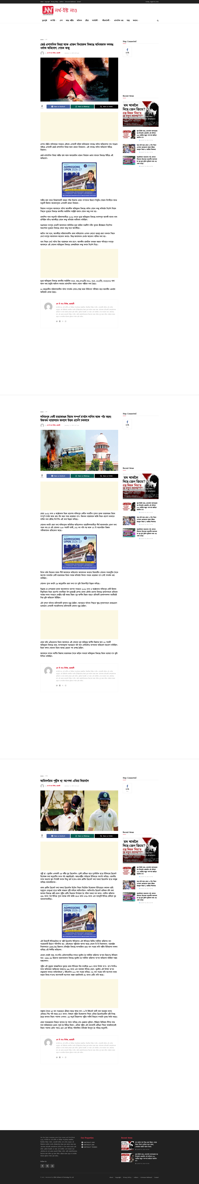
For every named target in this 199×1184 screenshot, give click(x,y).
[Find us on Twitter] (47, 1166)
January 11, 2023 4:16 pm (72, 786)
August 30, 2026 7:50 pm (146, 152)
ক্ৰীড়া (87, 20)
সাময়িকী (95, 20)
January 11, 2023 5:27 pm (72, 425)
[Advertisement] (121, 10)
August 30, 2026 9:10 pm (146, 140)
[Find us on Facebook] (42, 1166)
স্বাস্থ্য (128, 20)
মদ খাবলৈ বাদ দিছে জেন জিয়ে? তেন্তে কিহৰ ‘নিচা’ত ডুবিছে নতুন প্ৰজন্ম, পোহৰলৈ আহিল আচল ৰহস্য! (139, 119)
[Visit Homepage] (59, 11)
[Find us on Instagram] (52, 1166)
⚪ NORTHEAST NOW (88, 1142)
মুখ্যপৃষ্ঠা (44, 20)
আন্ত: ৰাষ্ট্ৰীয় (70, 20)
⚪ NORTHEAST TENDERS (89, 1147)
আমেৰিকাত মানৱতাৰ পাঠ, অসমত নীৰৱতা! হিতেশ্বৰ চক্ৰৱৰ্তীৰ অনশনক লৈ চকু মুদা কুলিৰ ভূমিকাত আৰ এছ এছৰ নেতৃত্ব (147, 160)
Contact (79, 2)
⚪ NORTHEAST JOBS (87, 1145)
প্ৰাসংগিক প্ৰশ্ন (118, 20)
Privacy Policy (54, 2)
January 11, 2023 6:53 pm (72, 53)
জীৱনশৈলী (105, 20)
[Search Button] (158, 20)
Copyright (47, 2)
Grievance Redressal (70, 2)
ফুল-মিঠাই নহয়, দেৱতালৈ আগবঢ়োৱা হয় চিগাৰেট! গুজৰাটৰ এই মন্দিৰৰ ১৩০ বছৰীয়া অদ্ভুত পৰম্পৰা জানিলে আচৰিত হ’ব (147, 134)
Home (42, 39)
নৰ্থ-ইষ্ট (52, 20)
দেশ (61, 20)
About (41, 2)
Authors (61, 2)
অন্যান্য (135, 20)
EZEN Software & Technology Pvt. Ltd (64, 1177)
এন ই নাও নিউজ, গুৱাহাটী (53, 53)
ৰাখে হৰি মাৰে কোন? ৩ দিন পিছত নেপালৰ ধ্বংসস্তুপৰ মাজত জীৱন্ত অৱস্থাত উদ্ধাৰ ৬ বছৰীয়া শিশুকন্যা (146, 147)
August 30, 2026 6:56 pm (146, 166)
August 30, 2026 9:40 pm (134, 124)
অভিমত (79, 20)
